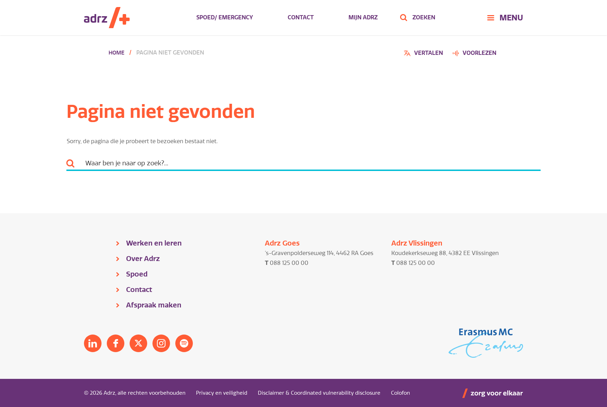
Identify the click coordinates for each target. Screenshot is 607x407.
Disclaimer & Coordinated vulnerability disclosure (319, 393)
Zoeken (423, 17)
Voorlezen (479, 53)
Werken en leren (154, 243)
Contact (301, 17)
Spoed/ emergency (224, 17)
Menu (511, 17)
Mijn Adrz (363, 17)
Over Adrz (143, 258)
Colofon (400, 393)
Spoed (137, 274)
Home (116, 53)
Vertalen (424, 54)
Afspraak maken (153, 305)
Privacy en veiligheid (221, 393)
